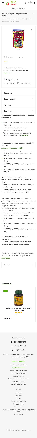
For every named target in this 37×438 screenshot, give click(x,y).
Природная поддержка (18, 370)
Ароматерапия (18, 376)
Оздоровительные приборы (18, 379)
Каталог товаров (18, 361)
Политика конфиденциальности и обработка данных (18, 410)
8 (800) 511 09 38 (20, 346)
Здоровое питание (18, 368)
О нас (18, 389)
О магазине (18, 407)
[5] (12, 57)
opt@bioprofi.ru (20, 350)
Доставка (18, 396)
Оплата (18, 398)
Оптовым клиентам (18, 401)
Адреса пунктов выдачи (10, 148)
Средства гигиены (18, 382)
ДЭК (21, 148)
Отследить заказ (18, 404)
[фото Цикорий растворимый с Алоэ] (18, 39)
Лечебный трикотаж (18, 384)
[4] (10, 57)
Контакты (25, 135)
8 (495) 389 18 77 (20, 342)
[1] (5, 57)
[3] (8, 57)
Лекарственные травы (18, 365)
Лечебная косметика (18, 373)
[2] (6, 57)
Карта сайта (18, 414)
